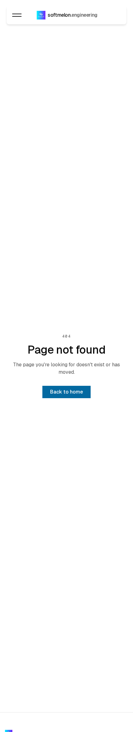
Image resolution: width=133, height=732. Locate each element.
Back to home (66, 392)
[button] (16, 15)
